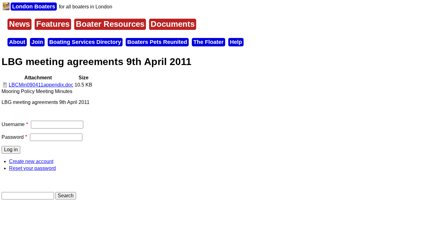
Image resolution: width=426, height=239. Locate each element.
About (17, 42)
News (19, 24)
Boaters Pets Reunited (157, 42)
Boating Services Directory (85, 42)
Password (13, 137)
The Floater (208, 42)
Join (37, 42)
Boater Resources (110, 24)
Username (13, 124)
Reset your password (32, 168)
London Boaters (33, 6)
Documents (173, 24)
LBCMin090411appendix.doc (41, 84)
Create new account (31, 161)
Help (236, 42)
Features (53, 24)
